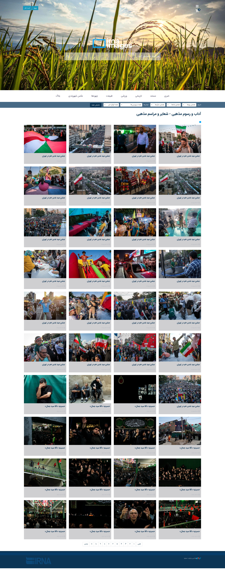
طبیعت (109, 96)
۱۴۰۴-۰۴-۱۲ (150, 411)
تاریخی (138, 96)
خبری (166, 96)
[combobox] (189, 105)
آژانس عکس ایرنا (112, 43)
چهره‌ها (94, 96)
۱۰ (96, 544)
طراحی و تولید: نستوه (190, 558)
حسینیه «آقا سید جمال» (145, 406)
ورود (35, 8)
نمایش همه (96, 105)
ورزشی (124, 96)
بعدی (86, 544)
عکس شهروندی (75, 96)
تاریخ (199, 104)
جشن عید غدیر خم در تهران (188, 156)
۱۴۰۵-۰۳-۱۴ (194, 161)
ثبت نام (27, 8)
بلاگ (58, 96)
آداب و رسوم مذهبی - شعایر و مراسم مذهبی (168, 114)
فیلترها (146, 104)
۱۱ (91, 544)
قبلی (139, 544)
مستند (153, 96)
